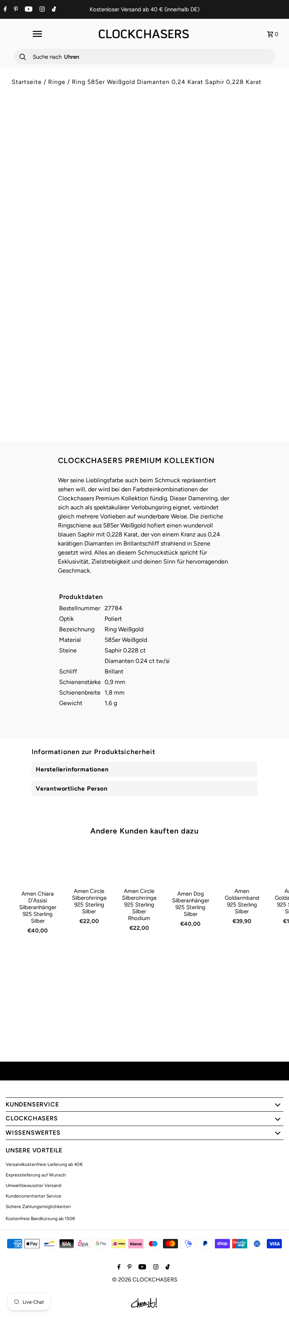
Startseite (27, 81)
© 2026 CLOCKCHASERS (144, 1279)
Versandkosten (214, 175)
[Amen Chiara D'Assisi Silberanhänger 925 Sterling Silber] (37, 865)
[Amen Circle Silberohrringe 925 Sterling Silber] (89, 864)
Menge (158, 243)
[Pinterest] (15, 9)
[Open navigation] (37, 33)
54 (158, 220)
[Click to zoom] (127, 127)
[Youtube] (27, 9)
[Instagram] (41, 9)
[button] (213, 294)
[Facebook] (4, 9)
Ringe (56, 81)
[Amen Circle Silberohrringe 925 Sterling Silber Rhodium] (139, 864)
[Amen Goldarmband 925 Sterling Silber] (242, 864)
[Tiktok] (53, 9)
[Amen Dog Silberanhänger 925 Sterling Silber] (190, 865)
